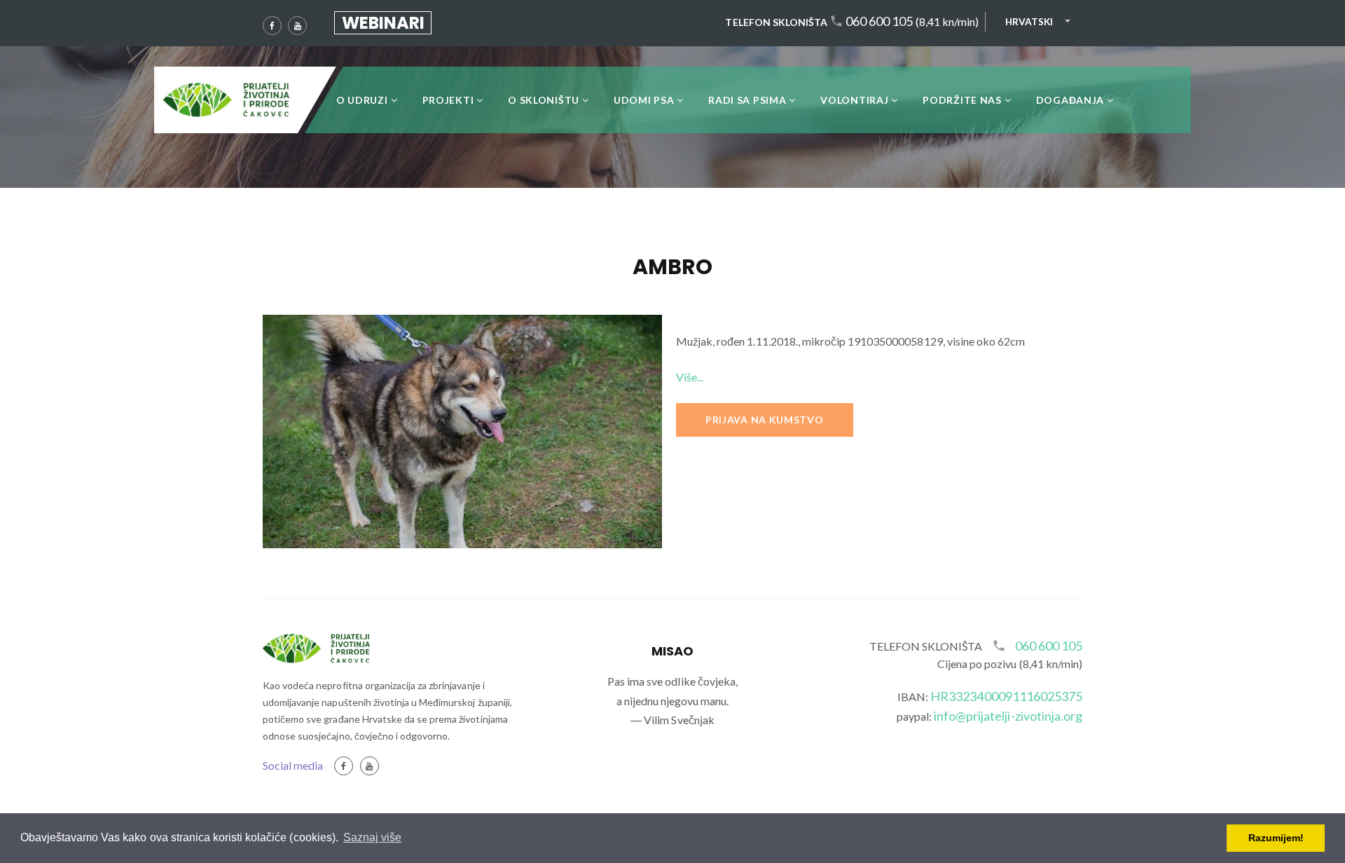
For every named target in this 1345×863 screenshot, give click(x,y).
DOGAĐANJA (1070, 100)
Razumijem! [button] (1276, 837)
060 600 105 (879, 21)
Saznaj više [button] (372, 837)
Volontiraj (854, 100)
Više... (689, 376)
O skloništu (543, 100)
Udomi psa (644, 100)
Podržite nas (962, 100)
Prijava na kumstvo (764, 420)
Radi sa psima (747, 100)
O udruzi (362, 100)
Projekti (448, 100)
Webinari (383, 22)
